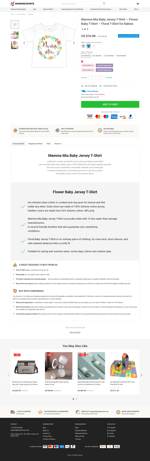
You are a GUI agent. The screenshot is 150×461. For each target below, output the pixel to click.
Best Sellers (123, 9)
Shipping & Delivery (81, 433)
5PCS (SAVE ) (88, 70)
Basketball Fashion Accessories (101, 9)
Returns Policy (79, 436)
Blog (44, 428)
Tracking (78, 439)
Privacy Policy (47, 436)
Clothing (30, 14)
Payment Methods (81, 430)
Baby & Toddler (48, 9)
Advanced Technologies (18, 9)
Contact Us (46, 433)
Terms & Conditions (49, 439)
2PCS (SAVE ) (88, 65)
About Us (46, 430)
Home (12, 14)
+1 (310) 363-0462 (17, 428)
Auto (34, 9)
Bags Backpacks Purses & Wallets (72, 9)
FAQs (76, 428)
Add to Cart (110, 104)
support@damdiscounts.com (20, 430)
